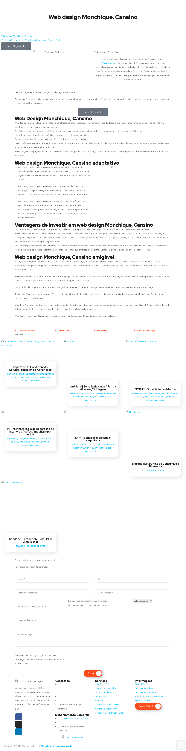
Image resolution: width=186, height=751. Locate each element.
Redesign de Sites (30, 381)
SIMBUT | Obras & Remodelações (155, 389)
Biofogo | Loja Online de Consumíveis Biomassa (155, 465)
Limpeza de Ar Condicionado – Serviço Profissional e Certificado (30, 368)
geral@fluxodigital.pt (71, 696)
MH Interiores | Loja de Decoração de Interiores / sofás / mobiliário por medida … (30, 431)
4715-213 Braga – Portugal (70, 692)
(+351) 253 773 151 (72, 700)
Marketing (25, 377)
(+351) (66, 722)
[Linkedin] (18, 731)
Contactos (62, 681)
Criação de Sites (27, 374)
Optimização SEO (40, 377)
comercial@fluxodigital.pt (73, 718)
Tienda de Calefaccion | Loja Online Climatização (30, 540)
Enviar (91, 673)
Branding (12, 374)
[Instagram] (18, 724)
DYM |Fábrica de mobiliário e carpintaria (93, 439)
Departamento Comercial (72, 715)
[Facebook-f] (18, 716)
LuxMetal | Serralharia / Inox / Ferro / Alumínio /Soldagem (93, 388)
